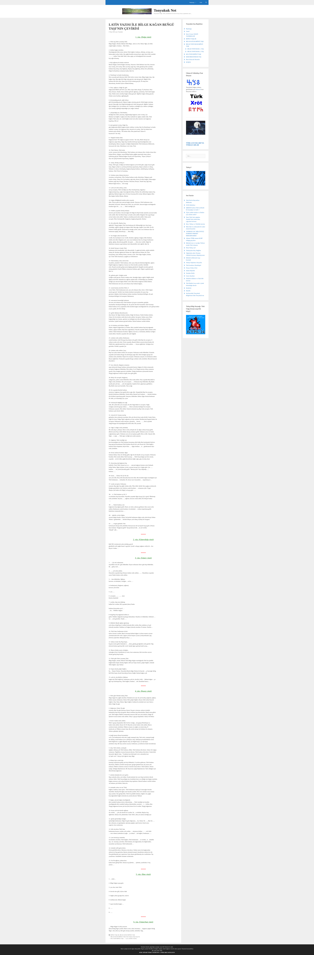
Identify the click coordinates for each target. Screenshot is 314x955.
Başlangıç (189, 29)
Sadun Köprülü (190, 270)
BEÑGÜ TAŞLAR (115, 935)
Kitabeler (188, 288)
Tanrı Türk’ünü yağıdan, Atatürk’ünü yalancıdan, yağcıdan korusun (193, 219)
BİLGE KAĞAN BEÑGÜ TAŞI (127, 935)
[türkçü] (195, 185)
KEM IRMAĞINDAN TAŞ (193, 57)
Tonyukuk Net (165, 10)
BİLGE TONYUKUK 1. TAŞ (195, 49)
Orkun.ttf (198, 89)
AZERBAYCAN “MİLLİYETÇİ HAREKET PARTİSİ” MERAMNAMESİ (195, 233)
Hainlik (188, 291)
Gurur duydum (190, 276)
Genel (187, 31)
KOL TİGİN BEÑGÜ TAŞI (193, 54)
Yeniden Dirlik (190, 273)
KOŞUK (188, 62)
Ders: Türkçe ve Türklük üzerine (195, 224)
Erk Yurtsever (166, 947)
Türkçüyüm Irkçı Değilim (193, 250)
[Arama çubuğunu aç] (206, 2)
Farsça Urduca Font (191, 268)
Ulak (201, 2)
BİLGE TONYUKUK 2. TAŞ (195, 51)
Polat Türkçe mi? (191, 248)
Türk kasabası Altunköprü (193, 265)
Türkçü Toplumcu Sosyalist (194, 262)
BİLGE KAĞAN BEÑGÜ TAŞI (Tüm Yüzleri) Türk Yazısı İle (125, 936)
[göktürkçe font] (193, 85)
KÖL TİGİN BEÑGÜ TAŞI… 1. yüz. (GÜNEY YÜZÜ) (124, 938)
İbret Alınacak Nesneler (193, 59)
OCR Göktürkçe (190, 205)
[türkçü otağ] (195, 334)
